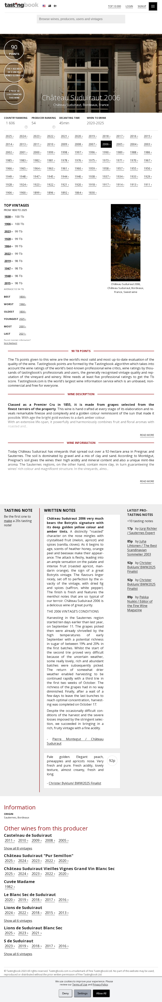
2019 (7, 261)
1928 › (9, 184)
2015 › (148, 136)
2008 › (79, 144)
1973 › (106, 160)
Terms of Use (79, 984)
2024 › (23, 136)
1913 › (134, 184)
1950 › (148, 168)
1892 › (65, 192)
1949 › (9, 176)
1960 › (79, 168)
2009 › (65, 144)
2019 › (92, 136)
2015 (7, 283)
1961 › (65, 168)
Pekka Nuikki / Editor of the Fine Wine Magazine (140, 603)
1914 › (120, 184)
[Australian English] (50, 6)
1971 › (120, 160)
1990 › (106, 152)
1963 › (51, 168)
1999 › (51, 152)
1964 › (37, 168)
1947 (7, 268)
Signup (142, 6)
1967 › (148, 160)
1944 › (65, 176)
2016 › (134, 136)
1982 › (37, 160)
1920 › (79, 184)
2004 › (134, 144)
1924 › (23, 184)
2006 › (106, 144)
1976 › (79, 160)
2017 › (120, 136)
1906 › (9, 192)
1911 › (148, 184)
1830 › (92, 192)
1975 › (92, 160)
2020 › (79, 136)
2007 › (92, 144)
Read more (147, 435)
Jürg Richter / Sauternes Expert (142, 530)
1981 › (51, 160)
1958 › (106, 168)
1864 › (79, 192)
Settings (82, 993)
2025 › (9, 136)
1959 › (92, 168)
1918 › (92, 184)
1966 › (9, 168)
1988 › (134, 152)
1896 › (51, 192)
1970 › (134, 160)
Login (129, 6)
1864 (7, 246)
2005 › (120, 144)
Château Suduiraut (67, 105)
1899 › (37, 192)
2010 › (51, 144)
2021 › (65, 136)
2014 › (9, 144)
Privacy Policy (100, 984)
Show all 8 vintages (18, 848)
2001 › (23, 152)
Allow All (101, 993)
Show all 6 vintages (18, 920)
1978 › (65, 160)
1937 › (106, 176)
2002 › (9, 152)
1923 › (37, 184)
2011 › (37, 144)
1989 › (120, 152)
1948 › (23, 176)
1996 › (92, 152)
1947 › (37, 176)
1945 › (51, 176)
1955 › (134, 168)
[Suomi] (55, 6)
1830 (7, 216)
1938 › (92, 176)
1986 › (148, 152)
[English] (44, 6)
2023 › (37, 136)
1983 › (23, 160)
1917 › (106, 184)
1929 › (148, 176)
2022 (7, 253)
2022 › (51, 136)
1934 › (120, 176)
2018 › (106, 136)
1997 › (79, 152)
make (8, 521)
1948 (7, 276)
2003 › (148, 144)
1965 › (23, 168)
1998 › (65, 152)
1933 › (134, 176)
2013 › (23, 144)
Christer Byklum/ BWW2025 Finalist (141, 567)
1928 (7, 239)
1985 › (9, 160)
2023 (7, 231)
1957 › (120, 168)
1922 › (51, 184)
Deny (65, 993)
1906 (7, 224)
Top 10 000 (114, 6)
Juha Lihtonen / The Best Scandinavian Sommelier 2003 (142, 547)
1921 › (65, 184)
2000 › (37, 152)
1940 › (79, 176)
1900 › (23, 192)
